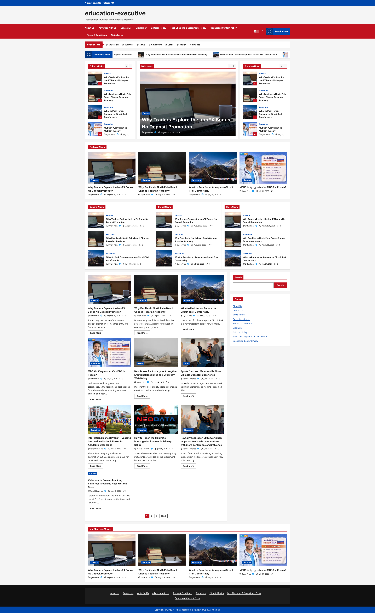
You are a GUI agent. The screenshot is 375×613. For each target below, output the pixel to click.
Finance (196, 44)
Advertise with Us (107, 28)
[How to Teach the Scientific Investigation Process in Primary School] (156, 419)
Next (163, 515)
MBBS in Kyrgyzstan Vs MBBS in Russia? (279, 54)
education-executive (115, 13)
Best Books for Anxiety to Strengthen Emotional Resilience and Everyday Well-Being (250, 129)
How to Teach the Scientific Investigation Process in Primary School (153, 441)
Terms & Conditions (97, 35)
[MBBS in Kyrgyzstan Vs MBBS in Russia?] (263, 168)
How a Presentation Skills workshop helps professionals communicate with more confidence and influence (201, 441)
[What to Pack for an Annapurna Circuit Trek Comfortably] (213, 168)
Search (238, 277)
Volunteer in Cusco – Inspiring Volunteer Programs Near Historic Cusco (107, 484)
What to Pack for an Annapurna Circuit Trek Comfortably (217, 54)
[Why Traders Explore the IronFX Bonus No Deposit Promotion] (111, 168)
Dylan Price (111, 134)
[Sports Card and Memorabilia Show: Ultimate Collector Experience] (202, 352)
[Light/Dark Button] (256, 31)
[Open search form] (263, 31)
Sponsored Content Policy (223, 28)
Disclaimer (141, 28)
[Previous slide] (126, 66)
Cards (170, 44)
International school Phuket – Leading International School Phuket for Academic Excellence (109, 441)
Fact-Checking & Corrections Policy (188, 28)
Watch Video (281, 31)
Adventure (156, 44)
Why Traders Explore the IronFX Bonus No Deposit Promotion (95, 78)
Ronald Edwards (189, 378)
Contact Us (126, 28)
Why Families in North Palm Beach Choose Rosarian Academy (145, 54)
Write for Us (117, 35)
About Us (89, 28)
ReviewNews (200, 609)
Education (114, 44)
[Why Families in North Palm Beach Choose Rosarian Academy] (188, 104)
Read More (96, 333)
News (142, 44)
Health (182, 44)
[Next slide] (130, 66)
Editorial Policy (158, 28)
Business (129, 44)
